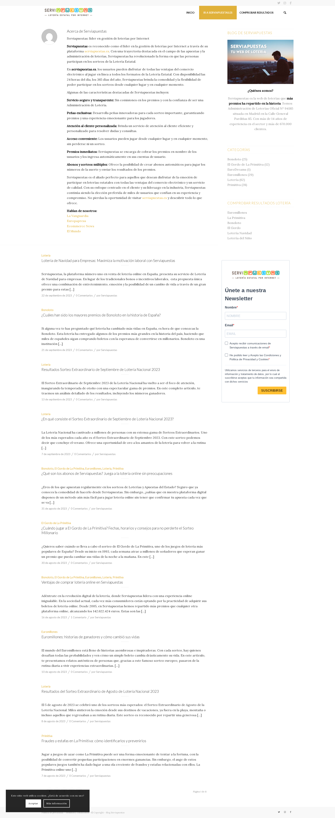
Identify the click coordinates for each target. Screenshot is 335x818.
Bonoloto (47, 310)
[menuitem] (190, 12)
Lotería (45, 255)
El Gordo (234, 228)
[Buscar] (285, 12)
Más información (56, 803)
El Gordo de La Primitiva (69, 468)
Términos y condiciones (77, 812)
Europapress (76, 221)
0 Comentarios (84, 295)
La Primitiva (236, 218)
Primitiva (118, 468)
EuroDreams (236, 169)
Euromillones (93, 468)
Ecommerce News (80, 226)
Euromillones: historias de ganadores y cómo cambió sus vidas (90, 637)
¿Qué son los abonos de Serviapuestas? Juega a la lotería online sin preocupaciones (106, 473)
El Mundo (74, 231)
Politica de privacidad (52, 812)
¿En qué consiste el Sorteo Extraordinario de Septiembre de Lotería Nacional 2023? (107, 419)
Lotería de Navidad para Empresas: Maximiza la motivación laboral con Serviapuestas (108, 260)
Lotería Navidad (239, 233)
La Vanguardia (77, 216)
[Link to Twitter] (279, 3)
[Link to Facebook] (291, 3)
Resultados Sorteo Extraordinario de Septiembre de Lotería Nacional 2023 (100, 369)
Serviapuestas (109, 295)
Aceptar (33, 803)
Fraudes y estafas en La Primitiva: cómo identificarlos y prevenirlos (93, 741)
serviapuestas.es (97, 51)
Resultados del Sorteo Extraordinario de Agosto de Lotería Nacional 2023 (100, 691)
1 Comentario (78, 617)
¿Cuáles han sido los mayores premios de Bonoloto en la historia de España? (101, 315)
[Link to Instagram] (285, 3)
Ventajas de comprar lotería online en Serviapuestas (82, 582)
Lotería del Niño (239, 238)
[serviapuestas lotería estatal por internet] (68, 12)
